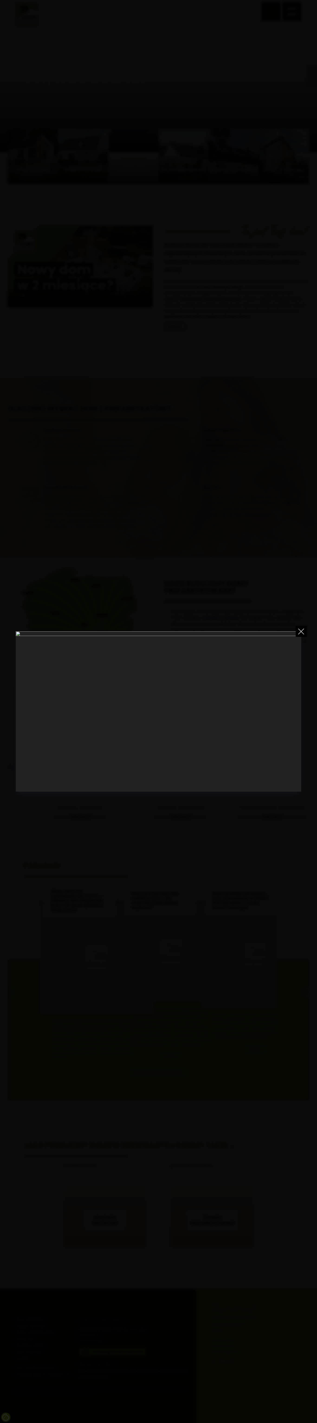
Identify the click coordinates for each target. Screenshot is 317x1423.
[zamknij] (301, 631)
